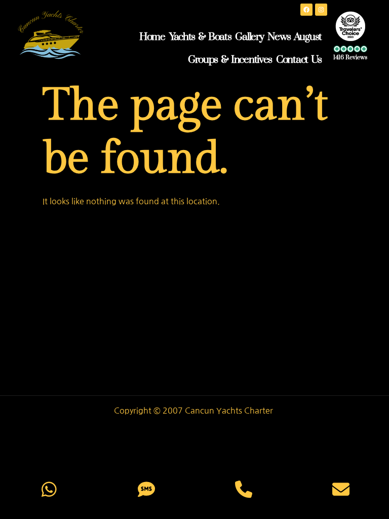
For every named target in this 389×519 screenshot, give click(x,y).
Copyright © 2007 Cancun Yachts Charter (194, 410)
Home (152, 37)
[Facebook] (306, 10)
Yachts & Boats (200, 37)
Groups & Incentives (230, 59)
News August (294, 37)
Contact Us (299, 59)
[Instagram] (321, 10)
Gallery (249, 37)
